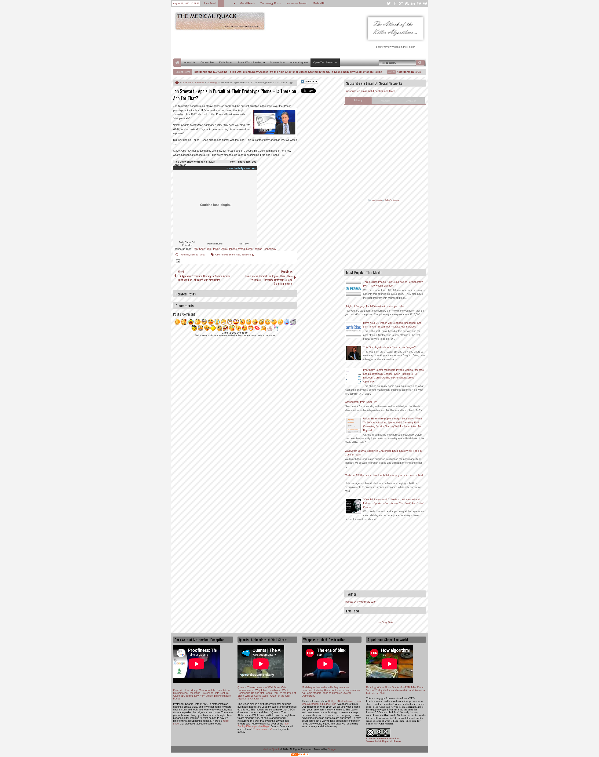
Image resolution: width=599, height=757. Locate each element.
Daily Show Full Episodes (187, 243)
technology (270, 248)
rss (407, 3)
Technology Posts (270, 3)
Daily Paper (225, 62)
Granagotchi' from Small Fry (361, 401)
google (401, 3)
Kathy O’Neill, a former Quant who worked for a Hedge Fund (332, 702)
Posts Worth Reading (250, 62)
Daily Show (199, 248)
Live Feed (209, 3)
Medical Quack (271, 749)
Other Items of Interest (227, 254)
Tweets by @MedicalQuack (360, 601)
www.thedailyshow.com (241, 168)
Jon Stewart (213, 248)
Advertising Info (299, 62)
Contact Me (207, 62)
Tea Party (243, 243)
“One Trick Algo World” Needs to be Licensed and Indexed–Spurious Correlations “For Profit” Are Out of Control (393, 503)
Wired (241, 248)
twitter (389, 3)
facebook (395, 3)
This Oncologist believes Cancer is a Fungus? (389, 347)
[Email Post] (177, 261)
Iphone (233, 248)
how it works (377, 200)
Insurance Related (296, 3)
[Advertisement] (258, 44)
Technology (248, 254)
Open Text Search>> (325, 62)
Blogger (332, 749)
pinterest (425, 3)
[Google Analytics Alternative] (299, 755)
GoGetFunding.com (392, 200)
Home (177, 62)
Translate (384, 100)
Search (420, 63)
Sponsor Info (277, 62)
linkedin (413, 3)
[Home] (176, 82)
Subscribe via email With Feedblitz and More (370, 91)
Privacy (358, 100)
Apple (224, 248)
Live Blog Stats (384, 622)
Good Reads (247, 3)
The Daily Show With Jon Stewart (194, 161)
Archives (411, 100)
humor (249, 248)
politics (258, 248)
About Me (189, 62)
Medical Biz (319, 3)
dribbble (419, 3)
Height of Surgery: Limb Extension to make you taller (374, 306)
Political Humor (215, 243)
